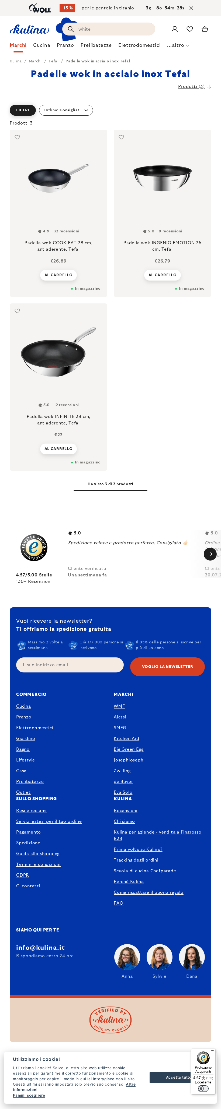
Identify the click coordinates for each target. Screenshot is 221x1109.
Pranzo (24, 717)
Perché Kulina (129, 882)
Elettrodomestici (34, 728)
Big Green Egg (128, 749)
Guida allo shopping (38, 854)
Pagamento (28, 832)
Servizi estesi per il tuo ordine (49, 821)
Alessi (120, 717)
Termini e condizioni (38, 864)
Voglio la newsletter (167, 667)
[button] (110, 110)
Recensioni (125, 811)
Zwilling (122, 771)
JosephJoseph (128, 760)
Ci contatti (28, 886)
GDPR (22, 875)
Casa (21, 771)
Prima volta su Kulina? (138, 849)
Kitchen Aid (126, 738)
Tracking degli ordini (136, 860)
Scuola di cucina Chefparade (145, 871)
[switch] (203, 1088)
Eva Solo (123, 792)
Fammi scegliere (29, 1095)
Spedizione (28, 843)
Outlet (23, 792)
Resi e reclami (31, 811)
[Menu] (212, 1051)
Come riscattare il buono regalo (149, 892)
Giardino (25, 738)
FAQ (118, 903)
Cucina (23, 706)
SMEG (120, 728)
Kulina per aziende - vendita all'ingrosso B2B (158, 835)
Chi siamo (124, 821)
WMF (119, 706)
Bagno (23, 749)
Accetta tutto (179, 1077)
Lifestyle (25, 760)
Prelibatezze (30, 782)
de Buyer (123, 782)
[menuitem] (18, 47)
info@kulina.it (40, 948)
